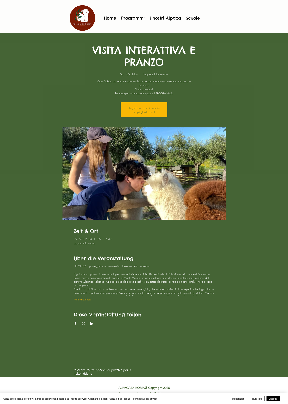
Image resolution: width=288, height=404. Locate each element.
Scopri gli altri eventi (144, 112)
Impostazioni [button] (238, 398)
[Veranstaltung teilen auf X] (83, 323)
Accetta (273, 398)
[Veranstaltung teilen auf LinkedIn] (91, 323)
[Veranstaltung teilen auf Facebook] (75, 323)
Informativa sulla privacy (144, 398)
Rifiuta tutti (256, 398)
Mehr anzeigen (82, 299)
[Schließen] (284, 398)
